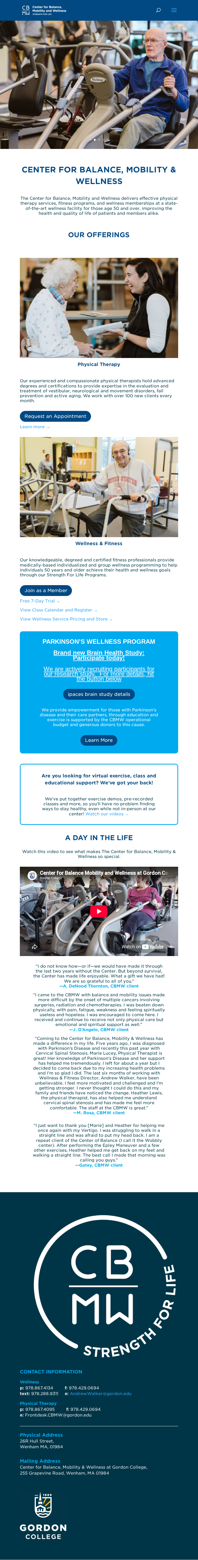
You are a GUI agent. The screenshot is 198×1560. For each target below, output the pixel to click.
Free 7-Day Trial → (40, 601)
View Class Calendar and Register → (59, 610)
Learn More (99, 740)
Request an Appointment (55, 416)
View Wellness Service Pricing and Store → (66, 619)
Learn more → (35, 426)
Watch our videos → (107, 813)
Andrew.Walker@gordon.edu (100, 1393)
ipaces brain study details (99, 694)
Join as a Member (45, 590)
